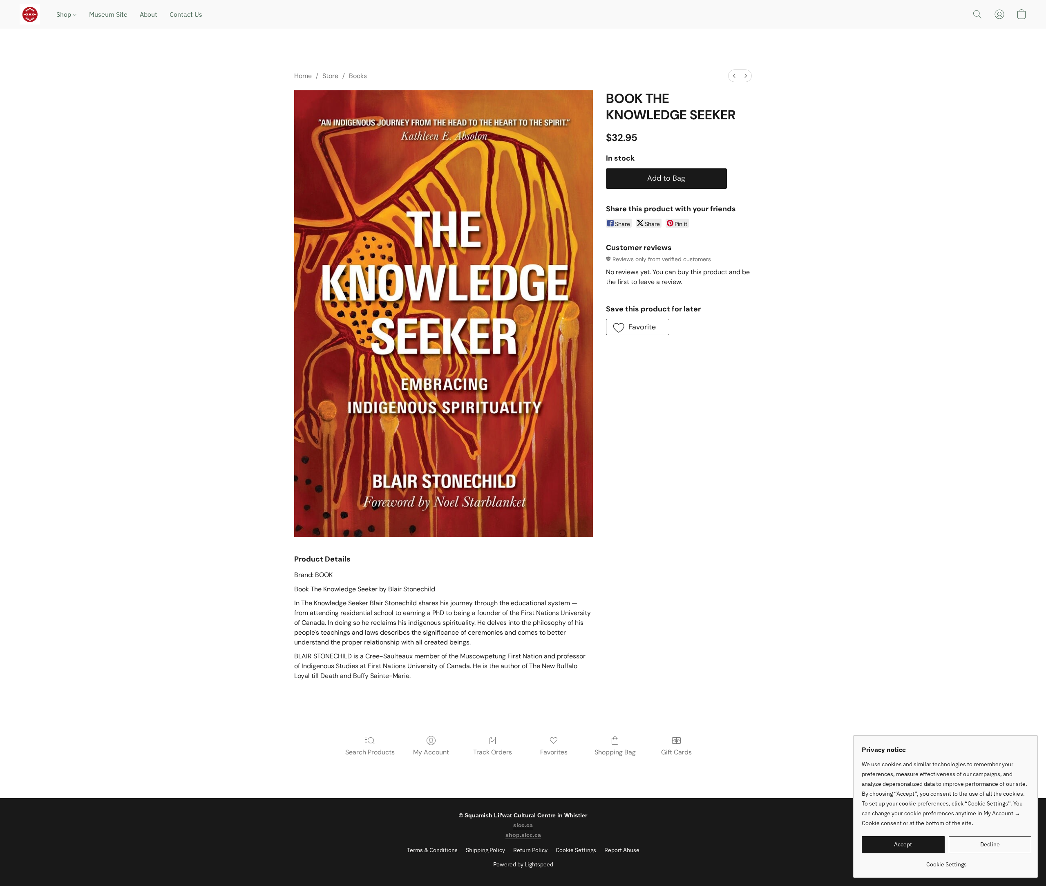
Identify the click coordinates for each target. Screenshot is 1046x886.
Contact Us (186, 14)
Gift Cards (676, 752)
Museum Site (108, 14)
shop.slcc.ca (523, 835)
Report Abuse (621, 850)
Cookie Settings (576, 850)
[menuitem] (734, 76)
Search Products (370, 752)
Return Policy (530, 850)
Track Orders (492, 752)
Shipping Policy (485, 850)
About (148, 14)
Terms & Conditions (432, 850)
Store (330, 76)
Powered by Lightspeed (523, 864)
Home (303, 76)
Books (358, 76)
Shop (64, 14)
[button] (30, 14)
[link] (946, 861)
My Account (431, 752)
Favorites (554, 752)
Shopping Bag (615, 752)
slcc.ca (523, 825)
